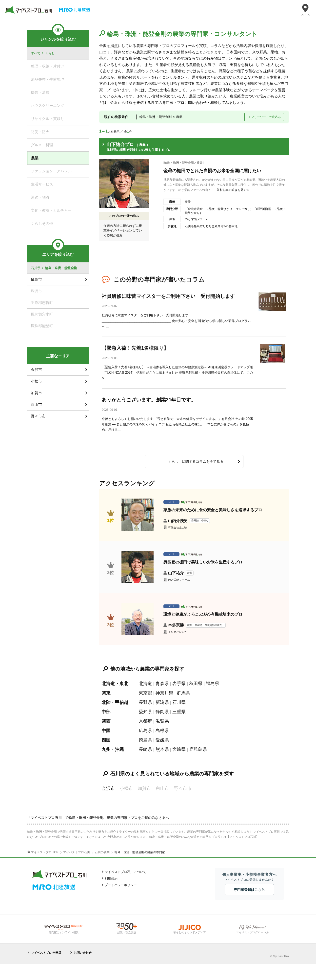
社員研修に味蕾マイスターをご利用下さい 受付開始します (168, 296)
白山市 (36, 404)
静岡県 (162, 711)
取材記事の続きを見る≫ (233, 190)
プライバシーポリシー (121, 885)
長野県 (145, 702)
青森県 (162, 683)
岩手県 (179, 683)
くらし (50, 53)
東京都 (145, 692)
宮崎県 (179, 749)
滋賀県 (162, 721)
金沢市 (108, 788)
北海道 (145, 683)
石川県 (179, 702)
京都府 (145, 721)
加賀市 (36, 393)
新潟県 (162, 702)
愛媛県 (162, 739)
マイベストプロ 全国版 (46, 952)
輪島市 (36, 279)
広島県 (145, 730)
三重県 (179, 711)
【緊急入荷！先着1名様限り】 (135, 348)
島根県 (162, 730)
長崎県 (145, 749)
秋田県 (195, 683)
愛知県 (145, 711)
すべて (35, 53)
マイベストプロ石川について (125, 872)
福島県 (212, 683)
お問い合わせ (83, 952)
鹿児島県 (198, 749)
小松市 (36, 381)
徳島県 (145, 739)
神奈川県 (164, 692)
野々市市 (38, 416)
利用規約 (111, 878)
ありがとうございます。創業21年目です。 (149, 399)
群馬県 (183, 692)
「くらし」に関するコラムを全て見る (194, 461)
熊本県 (162, 749)
